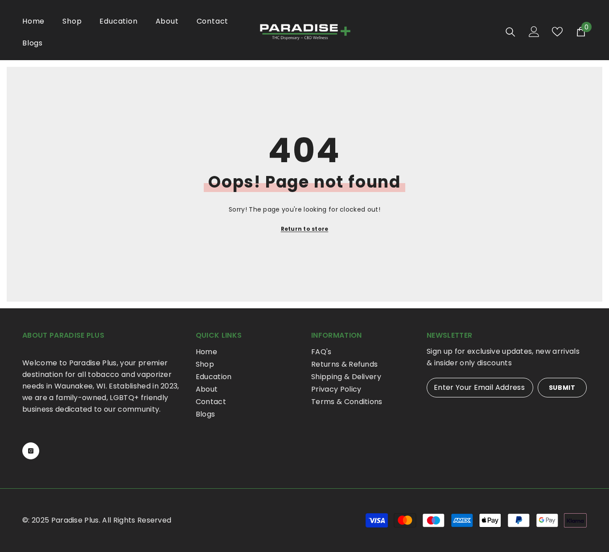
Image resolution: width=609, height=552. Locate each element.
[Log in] (534, 31)
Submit (562, 387)
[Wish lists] (557, 31)
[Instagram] (30, 450)
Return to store (305, 229)
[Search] (510, 32)
